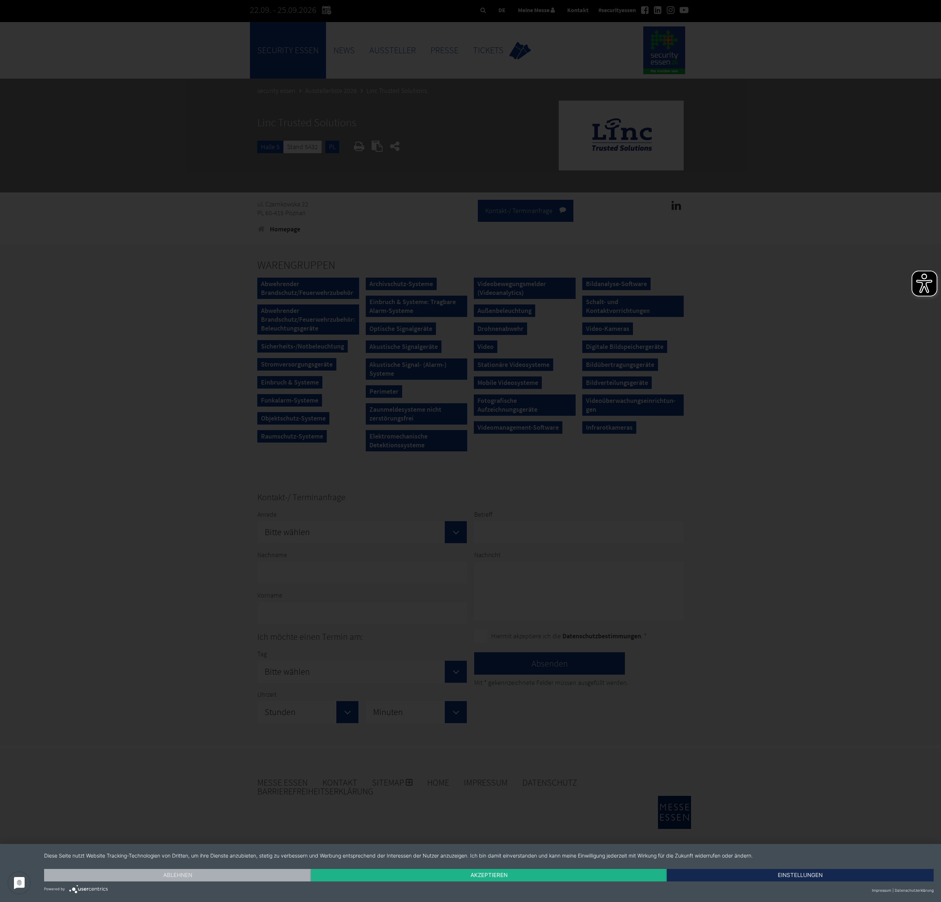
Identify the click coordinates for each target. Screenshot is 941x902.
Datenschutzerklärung (914, 890)
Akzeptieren (489, 875)
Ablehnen (177, 875)
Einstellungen (800, 875)
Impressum (881, 890)
